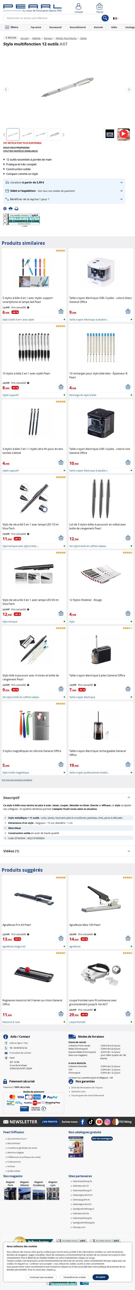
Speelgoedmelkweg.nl (83, 1208)
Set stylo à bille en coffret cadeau (87, 546)
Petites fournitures (66, 38)
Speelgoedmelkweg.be (84, 1222)
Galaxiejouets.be (81, 1213)
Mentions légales (15, 1152)
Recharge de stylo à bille (82, 395)
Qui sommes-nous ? (17, 1138)
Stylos (83, 38)
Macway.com (79, 1227)
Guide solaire (13, 1170)
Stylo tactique (9, 621)
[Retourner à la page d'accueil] (32, 8)
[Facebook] (6, 208)
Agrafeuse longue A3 (13, 946)
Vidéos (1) (11, 851)
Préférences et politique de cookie (23, 1157)
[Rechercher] (105, 18)
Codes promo (14, 1161)
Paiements (16, 1087)
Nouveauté (55, 27)
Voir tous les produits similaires (17, 779)
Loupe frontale (77, 1022)
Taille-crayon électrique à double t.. (88, 319)
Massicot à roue (11, 1022)
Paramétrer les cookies (75, 1277)
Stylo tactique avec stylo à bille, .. (20, 546)
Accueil (25, 38)
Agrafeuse (75, 946)
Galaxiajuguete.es (81, 1199)
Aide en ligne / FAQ (19, 1043)
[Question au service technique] (17, 208)
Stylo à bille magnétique (15, 772)
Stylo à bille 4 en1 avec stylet (18, 319)
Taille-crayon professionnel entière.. (89, 772)
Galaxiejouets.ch (81, 1185)
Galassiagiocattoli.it (82, 1204)
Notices (11, 1166)
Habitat (36, 38)
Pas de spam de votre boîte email (87, 1095)
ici (54, 1269)
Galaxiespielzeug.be (82, 1217)
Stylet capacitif (10, 395)
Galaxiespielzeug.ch (82, 1190)
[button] (64, 182)
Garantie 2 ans (78, 1091)
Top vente (36, 27)
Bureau (48, 38)
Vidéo (114, 27)
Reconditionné (78, 27)
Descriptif (11, 798)
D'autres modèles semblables (20, 151)
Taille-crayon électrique (82, 697)
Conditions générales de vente (22, 1147)
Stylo (72, 621)
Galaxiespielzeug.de (82, 1181)
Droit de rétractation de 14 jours (87, 1087)
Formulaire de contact (20, 1052)
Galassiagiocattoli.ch (83, 1194)
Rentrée (98, 27)
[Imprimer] (12, 208)
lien (93, 1257)
